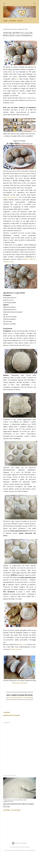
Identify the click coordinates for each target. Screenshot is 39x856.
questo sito (22, 644)
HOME (5, 21)
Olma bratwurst (16, 649)
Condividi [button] (6, 712)
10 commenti (16, 810)
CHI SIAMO (12, 21)
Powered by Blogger (21, 843)
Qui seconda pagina (25, 697)
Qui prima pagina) (13, 697)
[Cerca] (34, 3)
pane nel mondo (14, 715)
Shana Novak (26, 847)
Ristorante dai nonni (19, 683)
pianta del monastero (10, 197)
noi (17, 79)
